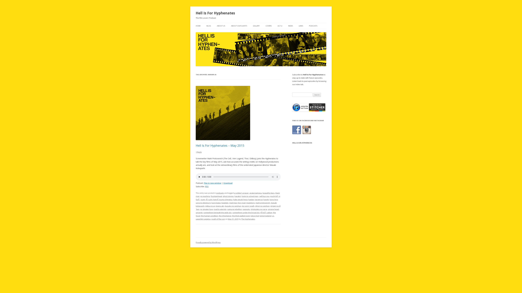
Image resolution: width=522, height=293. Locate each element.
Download (227, 183)
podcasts (220, 193)
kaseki (266, 199)
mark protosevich (263, 203)
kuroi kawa (216, 203)
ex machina (205, 196)
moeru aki (220, 206)
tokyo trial (255, 216)
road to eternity (220, 209)
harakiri (237, 196)
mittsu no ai (210, 206)
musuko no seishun (233, 206)
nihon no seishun (262, 206)
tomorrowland (265, 216)
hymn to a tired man (250, 196)
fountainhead (216, 196)
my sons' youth (248, 206)
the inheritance (225, 216)
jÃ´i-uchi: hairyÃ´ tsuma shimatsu (219, 199)
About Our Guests (239, 26)
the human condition (209, 216)
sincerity (199, 212)
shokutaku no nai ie (259, 209)
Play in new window (212, 183)
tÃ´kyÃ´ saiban (266, 212)
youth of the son (218, 219)
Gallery (256, 26)
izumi (203, 199)
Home (198, 26)
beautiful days (269, 193)
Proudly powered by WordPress (208, 242)
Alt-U (280, 26)
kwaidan (225, 203)
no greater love (206, 209)
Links (301, 26)
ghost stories (228, 196)
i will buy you (264, 196)
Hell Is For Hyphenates (215, 13)
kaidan (251, 199)
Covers (269, 26)
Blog (208, 26)
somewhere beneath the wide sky (217, 212)
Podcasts (313, 26)
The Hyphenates (248, 219)
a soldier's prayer (241, 193)
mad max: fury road (237, 203)
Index (290, 26)
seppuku (246, 209)
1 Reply (199, 152)
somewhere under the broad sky (246, 212)
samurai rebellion (234, 209)
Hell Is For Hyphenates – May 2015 (220, 145)
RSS (207, 186)
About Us (221, 26)
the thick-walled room (241, 216)
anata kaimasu (255, 193)
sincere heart (273, 209)
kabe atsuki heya (240, 199)
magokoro (250, 203)
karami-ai (259, 199)
